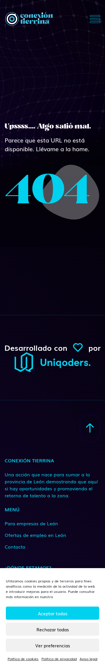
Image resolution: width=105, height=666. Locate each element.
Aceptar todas (52, 613)
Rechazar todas (52, 629)
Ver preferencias (52, 645)
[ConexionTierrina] (29, 19)
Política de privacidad (59, 658)
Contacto (15, 546)
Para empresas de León (31, 523)
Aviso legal (88, 658)
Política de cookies (23, 658)
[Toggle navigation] (95, 19)
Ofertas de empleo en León (35, 534)
